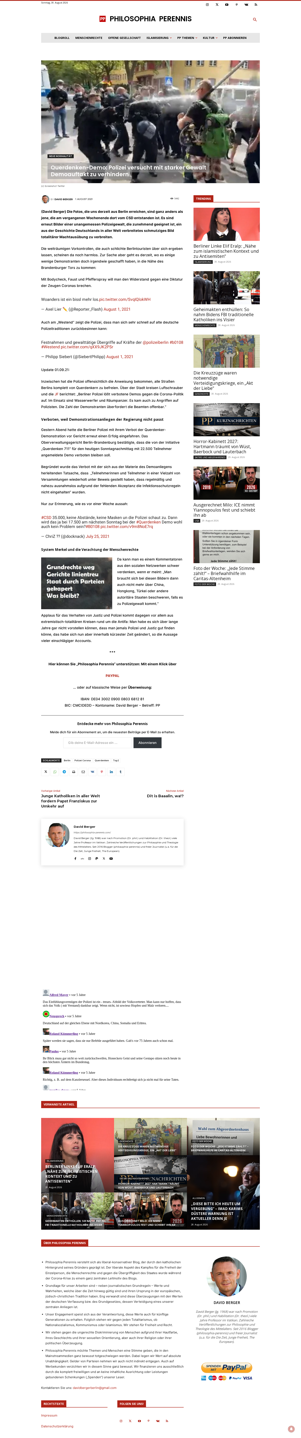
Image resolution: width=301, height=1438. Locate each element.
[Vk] (246, 5)
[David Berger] (46, 199)
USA (197, 520)
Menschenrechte (205, 325)
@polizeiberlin (156, 342)
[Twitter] (217, 5)
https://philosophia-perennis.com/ (92, 832)
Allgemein (198, 1198)
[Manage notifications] (291, 1429)
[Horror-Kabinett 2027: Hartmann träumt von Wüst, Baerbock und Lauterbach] (227, 419)
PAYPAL (112, 676)
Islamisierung (203, 261)
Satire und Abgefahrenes (210, 457)
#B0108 (93, 526)
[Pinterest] (237, 5)
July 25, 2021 (98, 536)
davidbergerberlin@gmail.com (95, 1388)
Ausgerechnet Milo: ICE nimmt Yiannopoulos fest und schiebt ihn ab (224, 510)
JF (57, 394)
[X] (45, 772)
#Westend (50, 346)
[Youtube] (227, 5)
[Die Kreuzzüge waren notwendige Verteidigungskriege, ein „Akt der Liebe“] (227, 351)
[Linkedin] (111, 772)
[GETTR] (82, 857)
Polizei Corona (83, 760)
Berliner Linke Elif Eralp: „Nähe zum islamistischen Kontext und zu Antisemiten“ (226, 251)
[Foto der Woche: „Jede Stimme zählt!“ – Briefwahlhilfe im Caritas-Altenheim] (227, 546)
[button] (255, 20)
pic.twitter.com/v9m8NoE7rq (127, 526)
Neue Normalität (60, 156)
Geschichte (201, 393)
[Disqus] (112, 929)
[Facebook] (75, 857)
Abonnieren (147, 743)
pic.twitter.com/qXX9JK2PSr (87, 346)
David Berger (63, 199)
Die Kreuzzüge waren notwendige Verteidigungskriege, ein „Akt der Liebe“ (223, 380)
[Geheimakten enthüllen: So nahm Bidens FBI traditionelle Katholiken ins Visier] (227, 287)
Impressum (49, 1415)
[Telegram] (64, 772)
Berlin (67, 760)
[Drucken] (73, 772)
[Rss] (256, 5)
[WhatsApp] (55, 772)
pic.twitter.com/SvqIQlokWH (124, 299)
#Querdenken (148, 522)
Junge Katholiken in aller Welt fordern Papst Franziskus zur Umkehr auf (70, 801)
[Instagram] (207, 5)
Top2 (116, 760)
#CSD (46, 517)
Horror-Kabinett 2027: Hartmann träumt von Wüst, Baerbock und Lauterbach (222, 447)
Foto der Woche (205, 584)
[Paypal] (96, 857)
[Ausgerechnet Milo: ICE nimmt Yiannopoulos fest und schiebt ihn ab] (227, 483)
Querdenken (102, 760)
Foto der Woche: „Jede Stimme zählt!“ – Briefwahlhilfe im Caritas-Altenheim (224, 573)
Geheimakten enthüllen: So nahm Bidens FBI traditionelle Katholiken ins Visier (224, 315)
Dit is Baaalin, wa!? (165, 796)
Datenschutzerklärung (57, 1426)
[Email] (83, 772)
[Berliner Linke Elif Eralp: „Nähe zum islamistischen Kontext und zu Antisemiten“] (227, 224)
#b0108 (176, 342)
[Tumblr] (121, 772)
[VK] (92, 772)
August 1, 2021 (117, 309)
